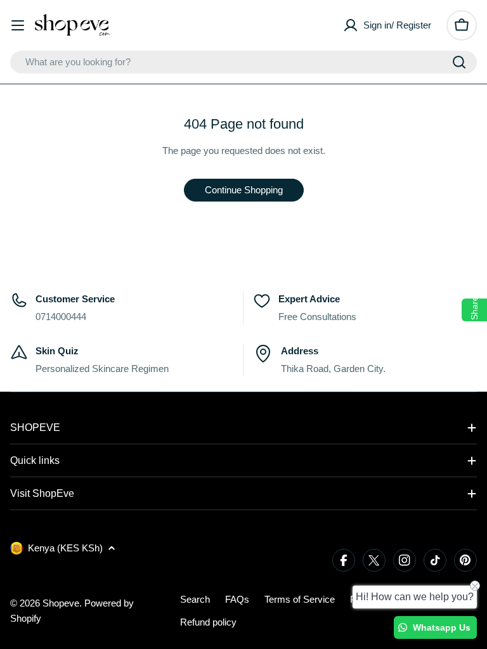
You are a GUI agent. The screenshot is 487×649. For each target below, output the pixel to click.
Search (195, 599)
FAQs (237, 599)
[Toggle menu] (17, 25)
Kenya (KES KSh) (65, 548)
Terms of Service (299, 599)
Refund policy (208, 622)
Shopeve (60, 603)
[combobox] (243, 62)
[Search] (459, 62)
